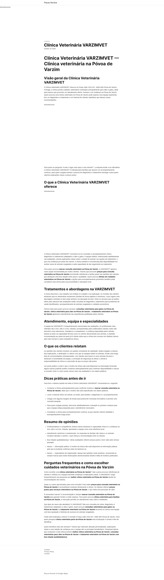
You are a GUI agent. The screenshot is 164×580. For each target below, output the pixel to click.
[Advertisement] (82, 22)
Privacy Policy (49, 551)
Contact (47, 553)
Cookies (47, 549)
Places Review (50, 3)
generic (47, 41)
